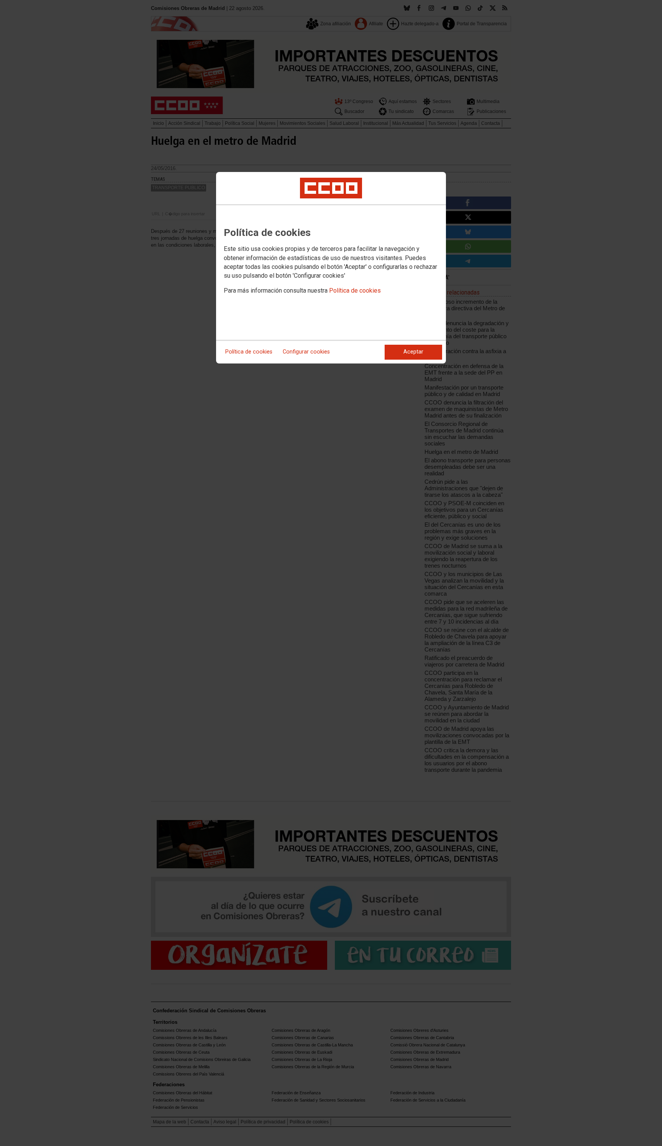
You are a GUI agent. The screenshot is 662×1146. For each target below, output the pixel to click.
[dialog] (331, 267)
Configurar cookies (306, 352)
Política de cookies (355, 290)
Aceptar (413, 352)
